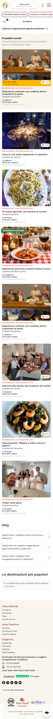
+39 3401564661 (13, 663)
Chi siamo (6, 610)
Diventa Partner (9, 634)
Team (4, 616)
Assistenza (7, 643)
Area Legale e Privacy (26, 714)
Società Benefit (40, 711)
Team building (8, 652)
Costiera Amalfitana (14, 14)
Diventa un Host (9, 631)
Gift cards (6, 646)
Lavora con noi (8, 619)
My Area (6, 628)
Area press (6, 613)
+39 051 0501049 (13, 667)
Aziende (5, 649)
